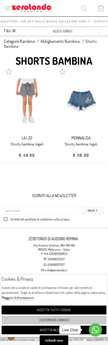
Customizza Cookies (54, 320)
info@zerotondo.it (55, 270)
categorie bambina (19, 41)
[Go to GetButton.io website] (95, 339)
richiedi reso (54, 340)
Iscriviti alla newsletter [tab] (54, 195)
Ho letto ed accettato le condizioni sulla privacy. (40, 219)
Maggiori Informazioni (18, 297)
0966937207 (56, 259)
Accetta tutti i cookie (54, 310)
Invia (91, 210)
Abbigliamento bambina (60, 41)
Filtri (8, 30)
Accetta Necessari (54, 330)
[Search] (83, 8)
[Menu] (7, 8)
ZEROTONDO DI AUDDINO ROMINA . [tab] (54, 238)
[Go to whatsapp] (95, 329)
